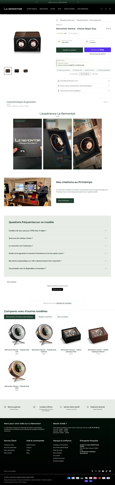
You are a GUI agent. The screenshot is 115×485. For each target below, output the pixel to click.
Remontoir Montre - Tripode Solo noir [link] (17, 350)
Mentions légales (22, 482)
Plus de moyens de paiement (97, 54)
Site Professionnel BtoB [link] (60, 447)
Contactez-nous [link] (9, 445)
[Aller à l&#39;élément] (8, 71)
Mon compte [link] (8, 453)
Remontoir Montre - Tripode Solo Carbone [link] (44, 350)
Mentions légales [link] (58, 461)
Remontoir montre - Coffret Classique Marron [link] (98, 350)
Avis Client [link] (56, 455)
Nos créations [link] (57, 453)
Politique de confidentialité (23, 479)
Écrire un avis (57, 289)
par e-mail (95, 74)
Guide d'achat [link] (30, 445)
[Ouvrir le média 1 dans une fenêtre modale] (27, 42)
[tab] (19, 317)
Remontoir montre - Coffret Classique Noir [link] (71, 350)
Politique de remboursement (10, 479)
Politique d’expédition (47, 479)
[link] (17, 335)
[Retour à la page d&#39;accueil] (57, 20)
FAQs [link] (28, 450)
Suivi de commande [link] (10, 447)
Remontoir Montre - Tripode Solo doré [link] (17, 387)
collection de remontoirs (63, 303)
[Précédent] (37, 2)
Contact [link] (28, 447)
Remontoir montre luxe (67, 20)
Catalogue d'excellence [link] (60, 445)
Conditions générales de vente (11, 482)
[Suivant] (78, 2)
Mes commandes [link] (9, 450)
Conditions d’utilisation (35, 479)
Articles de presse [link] (59, 458)
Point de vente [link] (57, 450)
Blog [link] (27, 453)
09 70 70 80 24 (85, 74)
